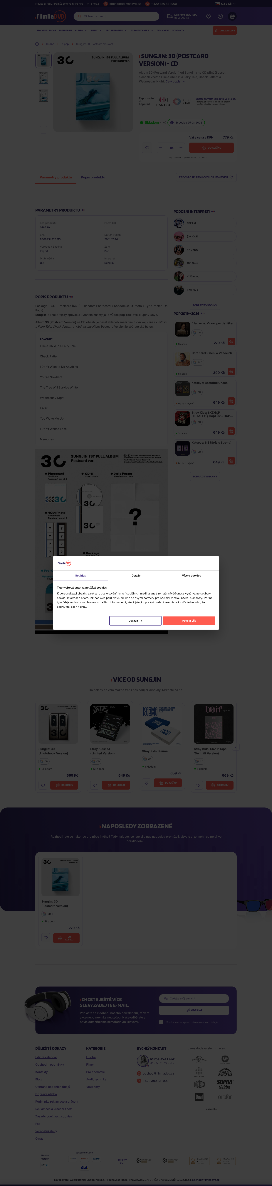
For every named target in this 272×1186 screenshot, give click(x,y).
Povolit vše (189, 620)
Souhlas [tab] (80, 575)
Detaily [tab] (136, 575)
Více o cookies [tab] (191, 575)
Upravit (133, 620)
